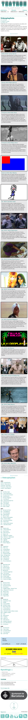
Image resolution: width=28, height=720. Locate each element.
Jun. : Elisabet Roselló (5, 553)
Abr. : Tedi (3, 614)
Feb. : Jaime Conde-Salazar (7, 523)
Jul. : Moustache (4, 570)
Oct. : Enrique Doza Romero (7, 494)
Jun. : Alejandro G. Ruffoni (6, 535)
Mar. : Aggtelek (4, 539)
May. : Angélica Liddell (6, 612)
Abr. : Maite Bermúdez (6, 574)
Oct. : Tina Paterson (5, 632)
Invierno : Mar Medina (6, 488)
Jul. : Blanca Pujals (5, 516)
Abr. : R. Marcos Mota (5, 538)
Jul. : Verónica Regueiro (6, 497)
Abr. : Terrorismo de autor (6, 520)
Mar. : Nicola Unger (5, 576)
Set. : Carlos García (5, 496)
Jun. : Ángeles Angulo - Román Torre (9, 588)
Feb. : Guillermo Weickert (6, 621)
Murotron (5, 672)
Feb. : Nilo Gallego (4, 594)
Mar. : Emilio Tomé (5, 593)
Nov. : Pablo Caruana (5, 584)
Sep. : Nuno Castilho (5, 569)
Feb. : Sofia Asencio (5, 619)
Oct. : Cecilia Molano (5, 549)
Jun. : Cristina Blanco (5, 608)
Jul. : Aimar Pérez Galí (5, 606)
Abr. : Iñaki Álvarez (5, 502)
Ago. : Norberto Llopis (5, 605)
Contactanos (24, 711)
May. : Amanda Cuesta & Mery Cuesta (9, 611)
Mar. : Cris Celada (5, 503)
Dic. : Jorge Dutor (4, 546)
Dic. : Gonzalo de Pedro (6, 510)
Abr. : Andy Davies (5, 615)
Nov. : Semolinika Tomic (6, 601)
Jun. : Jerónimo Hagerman (6, 571)
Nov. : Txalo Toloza (5, 629)
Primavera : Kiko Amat (6, 485)
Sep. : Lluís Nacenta (5, 550)
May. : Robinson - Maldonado (7, 537)
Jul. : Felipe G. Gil (4, 534)
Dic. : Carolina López (5, 492)
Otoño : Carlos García (5, 482)
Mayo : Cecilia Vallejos (6, 518)
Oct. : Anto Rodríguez (5, 513)
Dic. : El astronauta (5, 627)
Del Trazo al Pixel (13, 208)
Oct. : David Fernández (6, 585)
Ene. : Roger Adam (5, 595)
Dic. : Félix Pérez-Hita (5, 564)
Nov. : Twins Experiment (6, 493)
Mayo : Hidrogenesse (5, 555)
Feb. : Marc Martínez (5, 505)
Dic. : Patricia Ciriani (5, 582)
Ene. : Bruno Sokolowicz (6, 561)
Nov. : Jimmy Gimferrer (6, 529)
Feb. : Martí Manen (5, 541)
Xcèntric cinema (13, 207)
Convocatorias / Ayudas (8, 673)
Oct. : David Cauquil (5, 567)
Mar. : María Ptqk (5, 521)
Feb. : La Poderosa (5, 559)
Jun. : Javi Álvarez (5, 499)
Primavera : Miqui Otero (6, 486)
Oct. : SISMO (3, 602)
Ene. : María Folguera (5, 542)
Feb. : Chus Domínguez (6, 577)
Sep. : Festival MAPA (5, 603)
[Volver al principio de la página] (14, 706)
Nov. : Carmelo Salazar (6, 630)
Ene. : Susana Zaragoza (6, 579)
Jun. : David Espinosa (5, 609)
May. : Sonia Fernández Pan (7, 500)
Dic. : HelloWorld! (4, 599)
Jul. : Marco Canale (5, 552)
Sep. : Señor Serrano (5, 532)
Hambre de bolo (6, 676)
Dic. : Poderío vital (5, 528)
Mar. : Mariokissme (5, 558)
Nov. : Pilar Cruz (4, 547)
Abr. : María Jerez (5, 591)
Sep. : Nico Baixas (5, 587)
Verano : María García (6, 484)
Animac (6, 207)
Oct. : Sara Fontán (5, 531)
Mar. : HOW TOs (4, 618)
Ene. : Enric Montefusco (6, 622)
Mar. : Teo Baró (4, 616)
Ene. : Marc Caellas (5, 506)
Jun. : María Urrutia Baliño (7, 517)
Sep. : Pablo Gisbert (5, 514)
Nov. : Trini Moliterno (5, 511)
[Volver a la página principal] (14, 4)
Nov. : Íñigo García (5, 566)
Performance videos (7, 674)
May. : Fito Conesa (5, 573)
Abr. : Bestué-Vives (5, 556)
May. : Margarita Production (7, 590)
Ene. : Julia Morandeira (6, 524)
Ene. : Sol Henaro (4, 624)
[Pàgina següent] (25, 475)
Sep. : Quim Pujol (4, 633)
